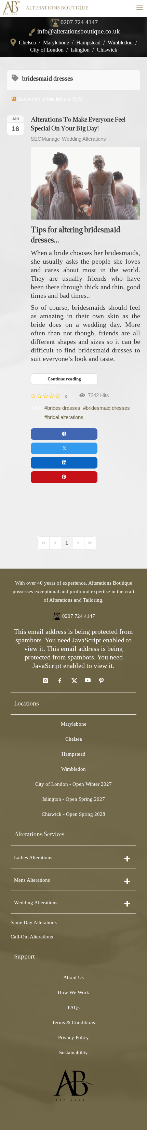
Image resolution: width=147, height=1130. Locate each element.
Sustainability (73, 1052)
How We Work (73, 992)
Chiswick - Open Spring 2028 (73, 814)
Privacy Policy (73, 1037)
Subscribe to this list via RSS (49, 99)
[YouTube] (87, 680)
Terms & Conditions (73, 1022)
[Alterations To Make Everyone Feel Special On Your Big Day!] (85, 183)
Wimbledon (120, 42)
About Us (73, 977)
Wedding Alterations (84, 139)
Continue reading (64, 378)
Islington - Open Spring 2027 (73, 799)
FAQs (74, 1007)
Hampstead (88, 42)
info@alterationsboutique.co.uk (78, 31)
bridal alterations (65, 417)
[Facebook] (59, 680)
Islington (80, 50)
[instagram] (45, 680)
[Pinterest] (101, 680)
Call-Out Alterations (32, 936)
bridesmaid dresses (108, 408)
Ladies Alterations (33, 857)
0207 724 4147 (79, 22)
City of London (47, 50)
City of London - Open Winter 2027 (73, 784)
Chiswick (107, 50)
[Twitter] (73, 680)
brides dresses (63, 408)
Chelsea (27, 42)
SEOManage (45, 139)
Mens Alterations (32, 880)
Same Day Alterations (34, 922)
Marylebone (56, 42)
